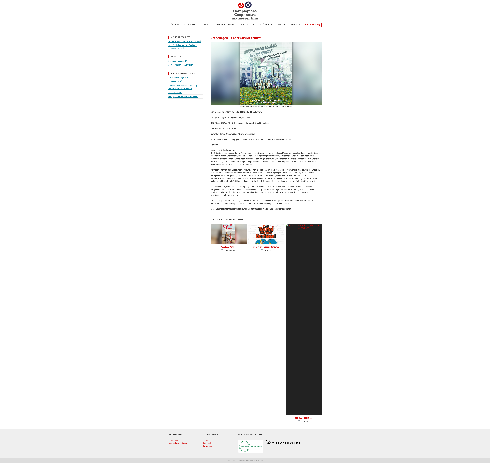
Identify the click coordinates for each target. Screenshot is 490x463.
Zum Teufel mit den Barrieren (266, 247)
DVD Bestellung (312, 24)
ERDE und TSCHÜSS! (303, 418)
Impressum (173, 440)
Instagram (207, 446)
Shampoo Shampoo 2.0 (177, 61)
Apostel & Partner (228, 247)
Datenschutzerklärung (177, 443)
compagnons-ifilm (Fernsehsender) (183, 96)
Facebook (207, 443)
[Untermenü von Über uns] (184, 24)
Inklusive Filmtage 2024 (178, 77)
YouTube (206, 440)
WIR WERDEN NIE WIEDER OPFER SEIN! (184, 41)
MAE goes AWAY (175, 92)
